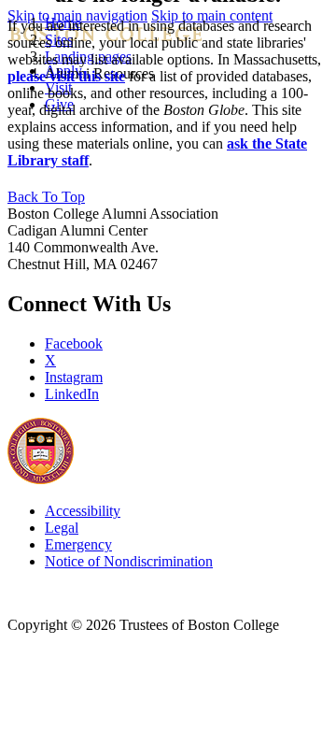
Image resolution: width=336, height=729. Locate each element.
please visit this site (66, 76)
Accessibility (82, 511)
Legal (61, 528)
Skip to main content (212, 15)
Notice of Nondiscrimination (129, 561)
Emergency (78, 544)
